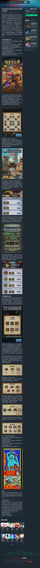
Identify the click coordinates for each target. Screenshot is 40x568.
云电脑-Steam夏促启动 (5, 4)
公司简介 (6, 560)
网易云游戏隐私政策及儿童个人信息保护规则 (17, 560)
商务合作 (31, 560)
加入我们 (34, 560)
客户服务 (9, 560)
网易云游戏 (12, 512)
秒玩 (31, 15)
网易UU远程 (35, 554)
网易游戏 (8, 554)
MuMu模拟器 (25, 554)
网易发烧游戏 (30, 554)
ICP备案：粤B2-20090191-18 (20, 563)
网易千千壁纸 (13, 554)
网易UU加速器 (19, 554)
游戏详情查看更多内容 (31, 49)
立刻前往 (25, 2)
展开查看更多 (12, 544)
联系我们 (28, 560)
